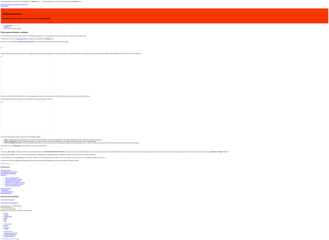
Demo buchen (4, 6)
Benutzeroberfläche (6, 170)
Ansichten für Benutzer (7, 191)
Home (5, 225)
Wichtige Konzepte (6, 188)
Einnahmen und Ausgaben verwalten (15, 182)
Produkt (8, 4)
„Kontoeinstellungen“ (21, 39)
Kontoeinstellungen (6, 193)
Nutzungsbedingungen (10, 234)
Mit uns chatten (14, 202)
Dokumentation (8, 25)
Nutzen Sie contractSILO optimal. (14, 184)
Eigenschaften (15, 4)
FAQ (26, 4)
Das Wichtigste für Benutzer (8, 173)
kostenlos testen (5, 202)
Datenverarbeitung (9, 236)
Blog (5, 221)
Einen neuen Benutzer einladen (13, 179)
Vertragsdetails (5, 190)
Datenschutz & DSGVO (10, 233)
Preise (20, 4)
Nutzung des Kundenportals (12, 185)
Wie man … (7, 27)
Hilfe (23, 4)
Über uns (6, 227)
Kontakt (6, 228)
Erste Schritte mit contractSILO (9, 172)
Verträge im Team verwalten (12, 181)
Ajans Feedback (6, 238)
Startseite (3, 4)
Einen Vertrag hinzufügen (12, 178)
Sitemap (17, 238)
